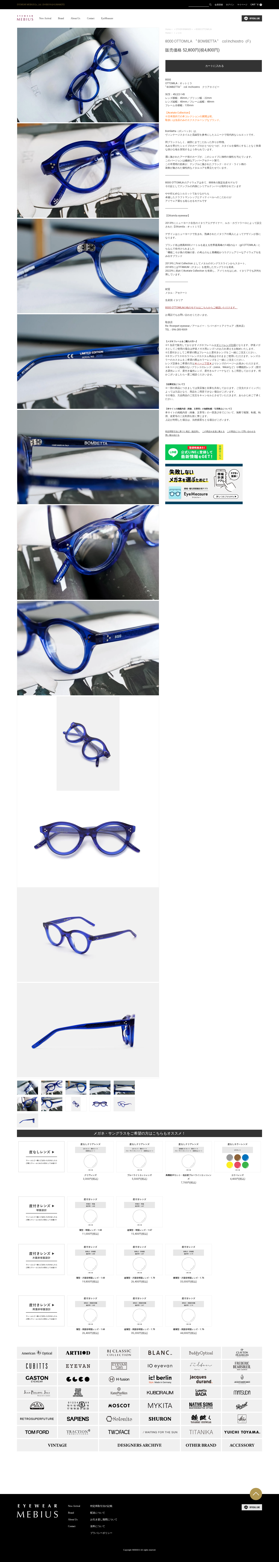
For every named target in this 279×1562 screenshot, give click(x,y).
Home (168, 29)
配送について (97, 1512)
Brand (61, 18)
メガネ (179, 33)
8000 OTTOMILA (204, 29)
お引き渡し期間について (103, 1519)
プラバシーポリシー (101, 1533)
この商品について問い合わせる (241, 431)
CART (255, 4)
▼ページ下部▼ (203, 363)
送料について (97, 1526)
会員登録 (219, 4)
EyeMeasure (107, 18)
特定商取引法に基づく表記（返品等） (182, 431)
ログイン (230, 4)
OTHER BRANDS (183, 29)
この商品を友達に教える (213, 431)
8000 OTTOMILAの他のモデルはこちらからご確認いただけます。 (201, 307)
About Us (75, 18)
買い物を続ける (172, 435)
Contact (90, 18)
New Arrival (45, 18)
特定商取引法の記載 (101, 1506)
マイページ (242, 4)
